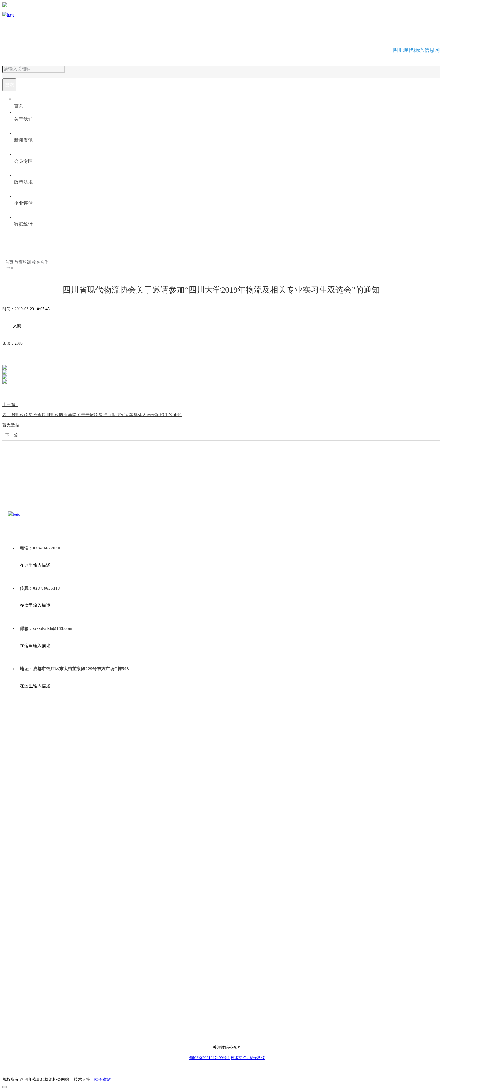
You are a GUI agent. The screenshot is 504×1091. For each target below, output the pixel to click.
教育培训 (23, 262)
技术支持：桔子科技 (248, 1057)
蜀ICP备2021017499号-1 (209, 1057)
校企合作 (40, 262)
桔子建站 (102, 1079)
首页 (10, 262)
